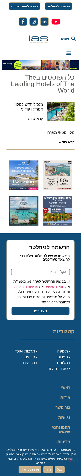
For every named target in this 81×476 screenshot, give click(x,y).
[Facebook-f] (23, 21)
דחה (48, 469)
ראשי (65, 387)
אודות (65, 397)
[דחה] (74, 460)
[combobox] (66, 38)
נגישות (64, 417)
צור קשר (63, 407)
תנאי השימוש (54, 286)
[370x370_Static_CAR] (23, 224)
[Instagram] (33, 21)
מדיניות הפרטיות (26, 286)
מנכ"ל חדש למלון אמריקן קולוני (29, 106)
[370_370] (23, 189)
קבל (59, 469)
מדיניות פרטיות (63, 443)
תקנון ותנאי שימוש (60, 429)
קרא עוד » (35, 118)
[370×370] (58, 224)
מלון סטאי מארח (61, 132)
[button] (69, 53)
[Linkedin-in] (44, 21)
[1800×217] (40, 68)
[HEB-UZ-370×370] (58, 189)
